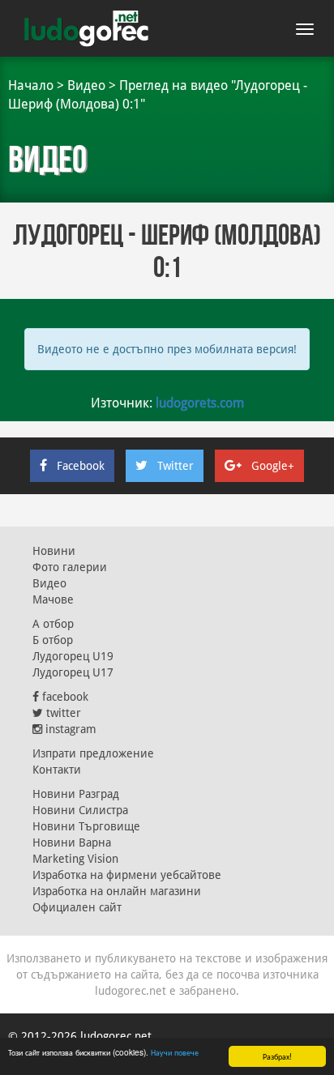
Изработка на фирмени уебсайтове (126, 874)
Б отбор (52, 639)
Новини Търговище (86, 826)
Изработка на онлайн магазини (116, 891)
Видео (86, 85)
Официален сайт (77, 907)
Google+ (272, 465)
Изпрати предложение (93, 753)
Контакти (56, 769)
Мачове (53, 599)
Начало (31, 85)
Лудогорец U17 (72, 672)
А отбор (53, 623)
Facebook (81, 465)
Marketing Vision (75, 858)
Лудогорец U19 (72, 656)
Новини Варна (71, 842)
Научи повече (175, 1052)
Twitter (175, 465)
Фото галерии (69, 567)
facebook (63, 696)
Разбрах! (277, 1056)
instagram (69, 729)
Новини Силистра (80, 810)
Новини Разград (75, 793)
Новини (53, 550)
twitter (62, 712)
